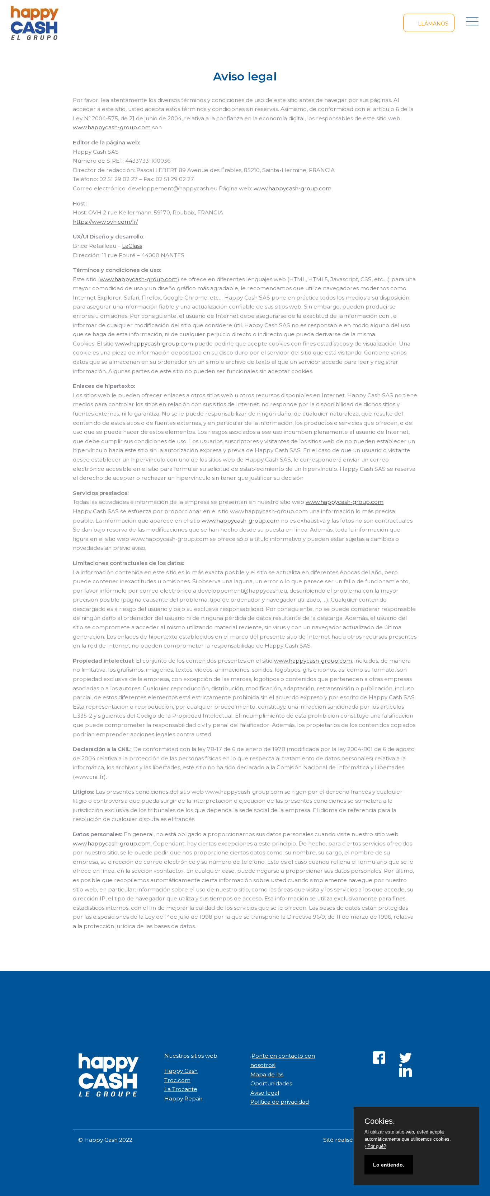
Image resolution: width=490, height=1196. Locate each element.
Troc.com (177, 1080)
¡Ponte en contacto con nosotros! (282, 1060)
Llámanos (432, 23)
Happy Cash (181, 1070)
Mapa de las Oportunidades (271, 1079)
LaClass (132, 245)
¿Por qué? (375, 1146)
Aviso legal (264, 1092)
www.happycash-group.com (112, 127)
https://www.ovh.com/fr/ (105, 221)
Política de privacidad (279, 1101)
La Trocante (180, 1089)
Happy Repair (183, 1098)
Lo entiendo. (388, 1165)
